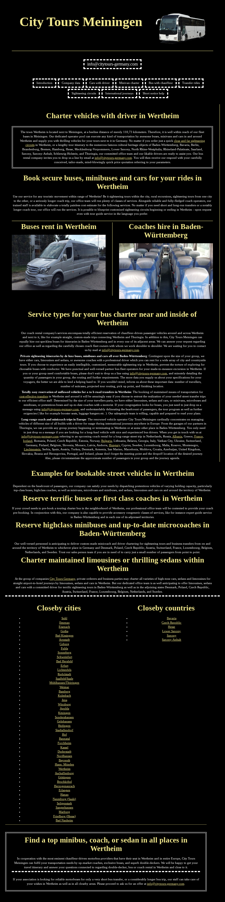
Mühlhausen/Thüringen (64, 682)
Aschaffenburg (64, 773)
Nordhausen (64, 755)
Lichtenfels (64, 669)
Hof (64, 734)
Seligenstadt (64, 803)
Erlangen (64, 790)
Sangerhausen (64, 807)
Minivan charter (129, 82)
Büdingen (64, 725)
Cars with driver (99, 82)
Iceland (27, 440)
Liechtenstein (32, 449)
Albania (177, 436)
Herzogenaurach (64, 786)
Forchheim (64, 743)
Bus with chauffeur (161, 82)
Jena (64, 700)
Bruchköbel (64, 781)
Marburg (64, 811)
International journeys (119, 93)
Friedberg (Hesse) (64, 816)
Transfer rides (191, 82)
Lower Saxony (171, 631)
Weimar (64, 687)
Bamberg (64, 691)
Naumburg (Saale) (64, 799)
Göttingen (64, 777)
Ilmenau (64, 622)
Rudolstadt (64, 674)
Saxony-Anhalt (171, 639)
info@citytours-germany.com (112, 64)
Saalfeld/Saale (64, 678)
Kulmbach (64, 695)
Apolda (64, 708)
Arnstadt (64, 639)
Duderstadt (64, 751)
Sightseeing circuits (84, 93)
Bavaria (171, 618)
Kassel (64, 747)
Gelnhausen (64, 721)
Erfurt (64, 665)
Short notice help (153, 93)
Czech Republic (171, 622)
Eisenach (64, 626)
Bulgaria (106, 440)
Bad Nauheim (64, 820)
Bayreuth (64, 760)
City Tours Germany (62, 578)
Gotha (64, 631)
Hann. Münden (64, 764)
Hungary (114, 445)
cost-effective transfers (33, 396)
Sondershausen (64, 717)
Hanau (64, 794)
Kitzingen (64, 712)
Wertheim (64, 768)
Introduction (44, 82)
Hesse (171, 626)
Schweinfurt (64, 656)
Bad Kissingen (64, 635)
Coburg (64, 644)
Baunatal (64, 738)
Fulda (64, 648)
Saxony (171, 635)
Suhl (64, 618)
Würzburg (64, 704)
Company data (71, 82)
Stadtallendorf (64, 730)
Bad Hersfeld (64, 661)
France (198, 436)
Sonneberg (64, 652)
